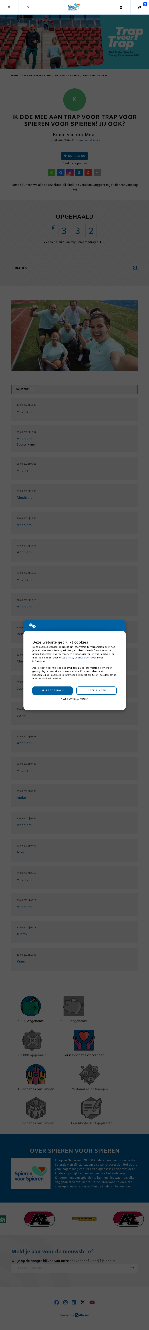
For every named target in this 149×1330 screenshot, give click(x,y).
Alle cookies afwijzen (74, 699)
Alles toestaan (52, 690)
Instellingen (96, 690)
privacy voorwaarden (78, 657)
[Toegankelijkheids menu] (145, 4)
